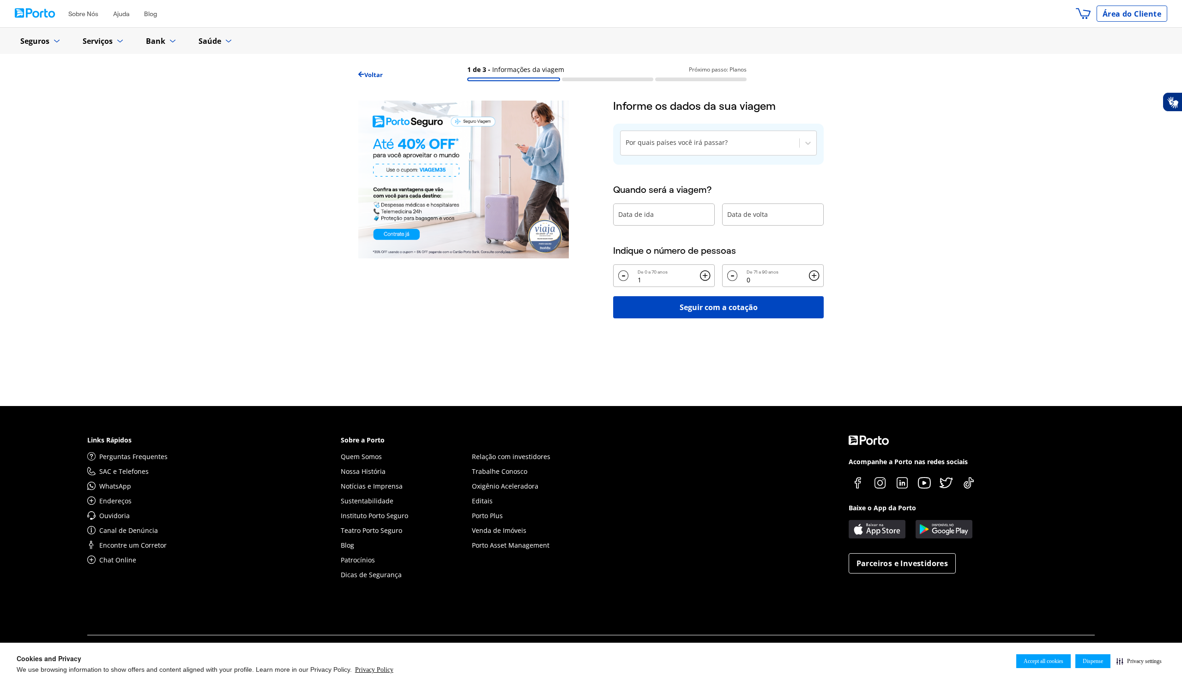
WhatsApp (115, 486)
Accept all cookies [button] (1043, 661)
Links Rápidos (109, 440)
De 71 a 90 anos (762, 272)
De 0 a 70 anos (653, 272)
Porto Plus (487, 515)
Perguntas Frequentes (133, 456)
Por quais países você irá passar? (677, 142)
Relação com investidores (511, 456)
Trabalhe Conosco (499, 471)
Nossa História (363, 471)
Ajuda (121, 14)
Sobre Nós (83, 14)
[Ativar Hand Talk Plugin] (1172, 102)
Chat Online (117, 560)
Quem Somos (361, 456)
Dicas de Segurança (371, 574)
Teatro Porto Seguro (371, 530)
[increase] (705, 275)
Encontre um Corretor (133, 545)
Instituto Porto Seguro (374, 515)
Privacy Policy (374, 669)
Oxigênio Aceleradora (505, 486)
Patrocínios (358, 560)
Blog (150, 14)
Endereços (115, 500)
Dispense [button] (1093, 661)
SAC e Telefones (124, 471)
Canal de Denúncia (128, 530)
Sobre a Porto (363, 440)
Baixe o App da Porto (882, 507)
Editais (482, 500)
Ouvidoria (114, 515)
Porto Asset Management (510, 545)
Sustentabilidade (367, 500)
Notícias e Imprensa (372, 486)
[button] (1139, 661)
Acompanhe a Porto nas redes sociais (908, 461)
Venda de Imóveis (499, 530)
